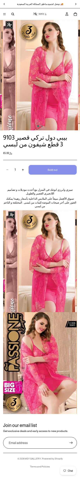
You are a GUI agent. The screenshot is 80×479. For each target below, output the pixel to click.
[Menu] (4, 14)
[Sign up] (71, 443)
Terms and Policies (40, 466)
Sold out (52, 169)
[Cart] (75, 14)
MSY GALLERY (33, 458)
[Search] (13, 14)
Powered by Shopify (52, 458)
